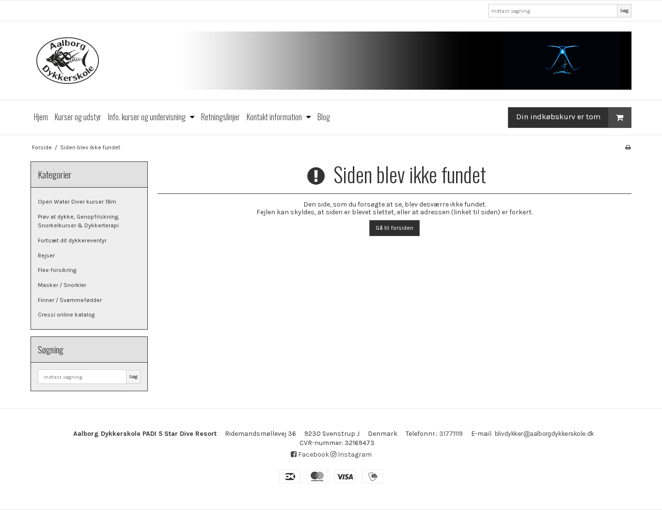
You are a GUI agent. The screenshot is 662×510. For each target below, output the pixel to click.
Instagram (354, 454)
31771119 (451, 434)
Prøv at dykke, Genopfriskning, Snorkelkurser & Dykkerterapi (78, 221)
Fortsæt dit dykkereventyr (72, 240)
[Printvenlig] (627, 147)
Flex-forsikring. (57, 270)
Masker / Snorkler (62, 285)
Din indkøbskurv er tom (558, 116)
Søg (624, 10)
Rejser (46, 255)
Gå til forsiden (394, 227)
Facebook (313, 454)
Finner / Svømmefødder (70, 300)
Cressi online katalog (66, 314)
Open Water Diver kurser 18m (77, 201)
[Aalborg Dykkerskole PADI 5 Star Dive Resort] (331, 61)
